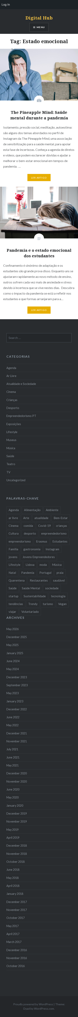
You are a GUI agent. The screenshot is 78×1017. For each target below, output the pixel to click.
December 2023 (16, 677)
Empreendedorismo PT (21, 416)
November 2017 (16, 910)
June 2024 (12, 661)
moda (43, 564)
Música (10, 448)
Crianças (11, 400)
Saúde (10, 456)
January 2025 (14, 653)
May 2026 (12, 629)
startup (13, 596)
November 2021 (16, 741)
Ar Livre (11, 376)
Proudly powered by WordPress (33, 1004)
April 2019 (12, 837)
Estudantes (59, 541)
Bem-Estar (61, 518)
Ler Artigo (39, 177)
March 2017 (13, 942)
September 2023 (17, 685)
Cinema (11, 391)
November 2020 (16, 781)
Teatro (10, 464)
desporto (30, 533)
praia (60, 572)
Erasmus (41, 541)
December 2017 (16, 902)
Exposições (13, 424)
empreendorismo (20, 541)
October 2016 (15, 966)
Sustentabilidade (35, 596)
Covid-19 (44, 525)
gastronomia (31, 549)
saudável (59, 580)
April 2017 (12, 934)
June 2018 (12, 869)
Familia (13, 549)
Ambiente (52, 510)
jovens (13, 557)
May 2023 (12, 693)
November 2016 (16, 958)
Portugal (45, 572)
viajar (12, 611)
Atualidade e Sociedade (21, 384)
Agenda (11, 368)
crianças (61, 525)
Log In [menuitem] (6, 4)
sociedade (52, 588)
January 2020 (14, 805)
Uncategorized (15, 480)
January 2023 (14, 701)
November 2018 (16, 853)
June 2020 (12, 789)
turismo (48, 604)
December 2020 (16, 773)
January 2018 (14, 893)
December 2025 (16, 637)
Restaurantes (39, 580)
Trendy (33, 604)
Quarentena (17, 580)
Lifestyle (11, 432)
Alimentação (32, 510)
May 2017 (12, 926)
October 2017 (15, 917)
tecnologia (58, 596)
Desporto (12, 408)
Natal (12, 572)
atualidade (41, 518)
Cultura (14, 533)
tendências (16, 604)
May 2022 (12, 725)
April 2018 (12, 885)
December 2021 (16, 733)
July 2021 (12, 749)
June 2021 (12, 757)
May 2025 (12, 645)
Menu (41, 27)
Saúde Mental (31, 588)
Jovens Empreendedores (39, 557)
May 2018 (12, 877)
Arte (26, 518)
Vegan (62, 604)
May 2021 (12, 765)
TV (8, 472)
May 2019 (12, 829)
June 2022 (12, 717)
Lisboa (30, 564)
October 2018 (15, 861)
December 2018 (16, 845)
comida (28, 525)
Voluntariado (30, 611)
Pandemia (27, 572)
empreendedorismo (54, 533)
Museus (11, 440)
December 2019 (16, 813)
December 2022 (16, 709)
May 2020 (12, 797)
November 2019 (16, 821)
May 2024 (12, 669)
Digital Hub (39, 18)
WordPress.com (44, 1008)
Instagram (52, 549)
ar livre (13, 518)
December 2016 (16, 950)
